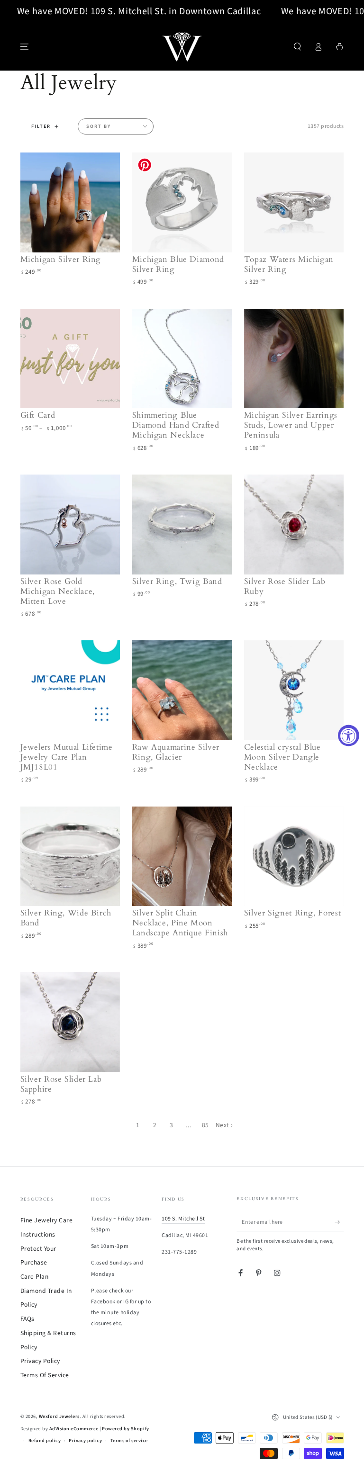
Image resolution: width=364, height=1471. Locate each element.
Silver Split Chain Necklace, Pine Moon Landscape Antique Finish (180, 922)
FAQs (27, 1318)
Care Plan (34, 1276)
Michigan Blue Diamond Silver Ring (178, 264)
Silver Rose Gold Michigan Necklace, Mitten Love (57, 591)
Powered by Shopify (125, 1429)
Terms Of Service (44, 1375)
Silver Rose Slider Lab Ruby (285, 586)
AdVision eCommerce (74, 1429)
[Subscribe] (339, 1222)
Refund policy (44, 1440)
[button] (297, 46)
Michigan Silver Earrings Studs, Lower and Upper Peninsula (290, 425)
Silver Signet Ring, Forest (292, 912)
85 (205, 1125)
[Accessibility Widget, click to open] (348, 735)
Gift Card (37, 415)
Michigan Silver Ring (60, 259)
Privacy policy (85, 1440)
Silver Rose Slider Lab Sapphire (61, 1084)
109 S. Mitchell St (183, 1219)
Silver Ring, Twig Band (177, 581)
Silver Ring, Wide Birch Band (66, 917)
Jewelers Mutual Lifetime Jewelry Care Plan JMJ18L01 (66, 757)
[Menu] (24, 46)
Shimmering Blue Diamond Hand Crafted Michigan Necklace (175, 425)
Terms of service (129, 1440)
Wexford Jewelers (59, 1416)
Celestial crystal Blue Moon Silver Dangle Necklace (282, 757)
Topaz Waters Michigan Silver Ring (289, 264)
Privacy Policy (40, 1360)
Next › (224, 1125)
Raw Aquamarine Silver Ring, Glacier (175, 752)
